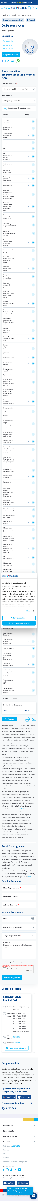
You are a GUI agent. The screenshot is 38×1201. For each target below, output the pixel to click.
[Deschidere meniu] (2, 7)
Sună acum (9, 719)
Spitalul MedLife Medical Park (12, 998)
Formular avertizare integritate (15, 1162)
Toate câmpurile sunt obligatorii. (14, 962)
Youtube (20, 1169)
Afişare (29, 611)
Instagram (7, 1170)
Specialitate (7, 95)
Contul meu (33, 8)
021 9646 (16, 1037)
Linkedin (15, 1170)
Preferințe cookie (18, 618)
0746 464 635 (18, 1043)
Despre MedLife (10, 1136)
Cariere (6, 1150)
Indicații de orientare (17, 1048)
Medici (13, 15)
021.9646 (11, 1108)
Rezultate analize (29, 8)
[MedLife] (19, 8)
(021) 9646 (23, 809)
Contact (6, 1141)
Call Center (11, 1146)
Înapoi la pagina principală (13, 20)
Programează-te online (13, 1103)
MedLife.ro (8, 1125)
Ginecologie (8, 41)
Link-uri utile (8, 1131)
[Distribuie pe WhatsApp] (18, 61)
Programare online (36, 8)
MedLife (5, 15)
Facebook (4, 1170)
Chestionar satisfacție (11, 1154)
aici (29, 876)
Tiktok (11, 1169)
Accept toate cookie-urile (19, 623)
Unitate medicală (9, 83)
